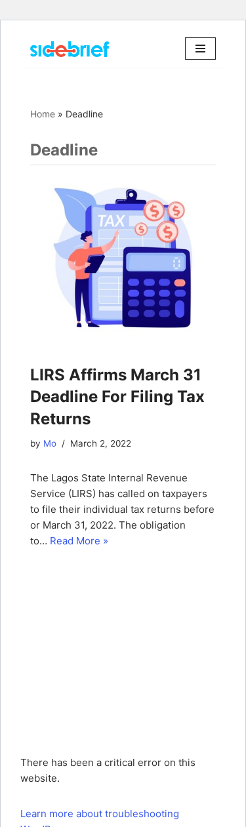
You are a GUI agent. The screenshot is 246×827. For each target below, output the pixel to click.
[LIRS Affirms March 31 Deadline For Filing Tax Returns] (123, 258)
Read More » (79, 541)
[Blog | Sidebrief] (69, 48)
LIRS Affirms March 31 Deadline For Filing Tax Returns (117, 396)
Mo (49, 443)
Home (42, 113)
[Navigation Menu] (200, 48)
